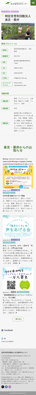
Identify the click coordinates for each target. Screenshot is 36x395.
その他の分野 (5, 11)
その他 (13, 292)
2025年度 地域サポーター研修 (14, 196)
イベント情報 (15, 190)
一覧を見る (18, 319)
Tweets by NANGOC (7, 341)
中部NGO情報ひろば (9, 193)
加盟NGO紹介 (14, 11)
